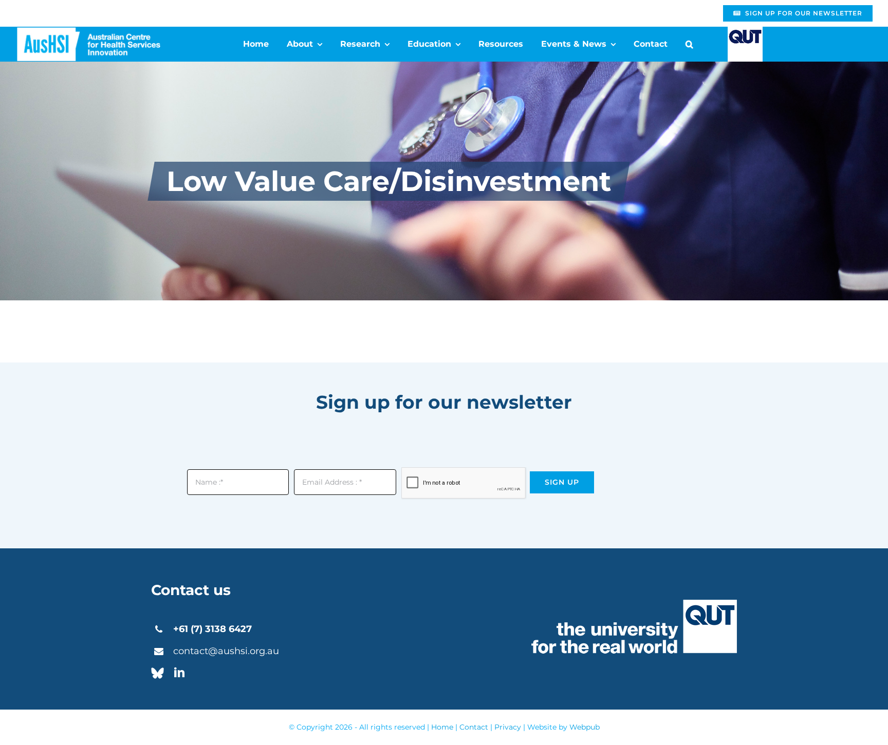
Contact (473, 727)
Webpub (584, 727)
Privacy (507, 727)
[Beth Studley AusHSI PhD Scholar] (88, 31)
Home (442, 727)
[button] (689, 44)
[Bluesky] (157, 673)
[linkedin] (179, 672)
